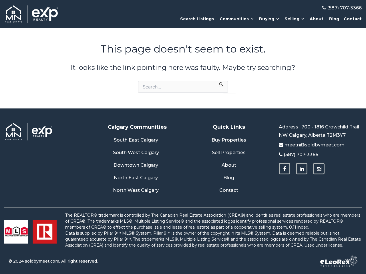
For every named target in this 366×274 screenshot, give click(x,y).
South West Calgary (136, 152)
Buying (266, 18)
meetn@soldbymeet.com (315, 145)
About (316, 18)
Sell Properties (229, 152)
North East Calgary (136, 177)
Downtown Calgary (136, 165)
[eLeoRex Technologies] (338, 261)
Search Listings (197, 18)
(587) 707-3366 (344, 8)
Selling (292, 18)
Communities (234, 18)
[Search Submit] (221, 83)
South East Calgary (136, 140)
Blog (334, 18)
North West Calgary (136, 190)
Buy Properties (229, 140)
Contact (353, 18)
